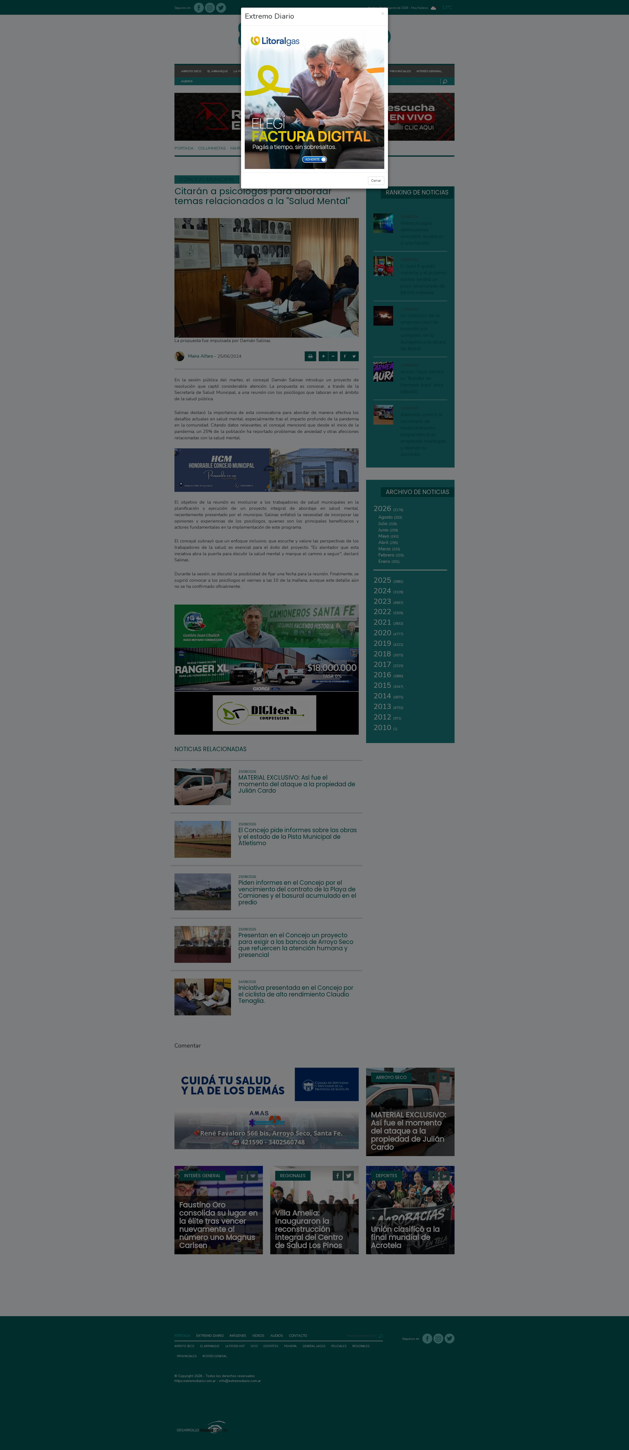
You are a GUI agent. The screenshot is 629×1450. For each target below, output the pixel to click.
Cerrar (376, 180)
